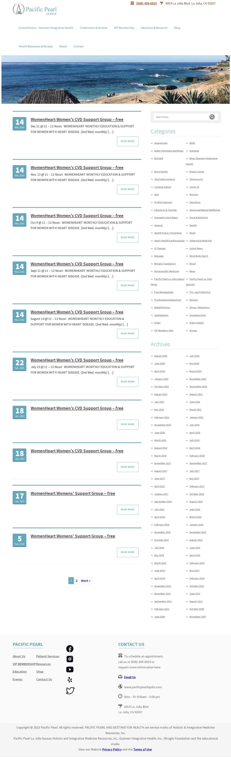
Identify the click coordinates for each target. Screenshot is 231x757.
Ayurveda (194, 150)
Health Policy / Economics (168, 233)
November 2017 (162, 463)
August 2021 (195, 394)
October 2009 (196, 609)
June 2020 (159, 432)
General (158, 225)
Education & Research (154, 28)
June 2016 (194, 509)
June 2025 (159, 363)
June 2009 (159, 616)
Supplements (161, 315)
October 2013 (196, 586)
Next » (85, 581)
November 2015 (197, 532)
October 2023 (161, 386)
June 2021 (194, 401)
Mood (192, 263)
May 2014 (194, 570)
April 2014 (159, 578)
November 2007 (197, 616)
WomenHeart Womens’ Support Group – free (73, 493)
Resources (43, 664)
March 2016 (195, 517)
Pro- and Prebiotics (199, 292)
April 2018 (194, 448)
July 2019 (194, 440)
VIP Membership (124, 28)
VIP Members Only (163, 330)
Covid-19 (194, 187)
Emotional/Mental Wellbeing (204, 210)
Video (157, 322)
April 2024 (159, 371)
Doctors (193, 194)
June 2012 (194, 593)
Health (193, 225)
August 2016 (195, 501)
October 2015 (161, 540)
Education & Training (165, 210)
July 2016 (159, 509)
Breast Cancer (196, 171)
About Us (19, 656)
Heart (192, 233)
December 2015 (162, 532)
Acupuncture (160, 143)
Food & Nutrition (198, 217)
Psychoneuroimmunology (167, 300)
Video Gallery (196, 322)
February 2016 (161, 524)
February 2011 (161, 609)
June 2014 (159, 570)
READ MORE (128, 141)
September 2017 (198, 463)
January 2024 (161, 379)
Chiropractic (196, 179)
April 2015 (194, 555)
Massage (159, 256)
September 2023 (198, 386)
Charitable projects (164, 179)
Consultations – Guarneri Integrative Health (46, 28)
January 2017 (161, 494)
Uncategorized (197, 315)
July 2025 (194, 356)
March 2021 (195, 409)
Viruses (193, 330)
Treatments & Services (94, 28)
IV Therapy (159, 248)
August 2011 (195, 601)
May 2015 (159, 555)
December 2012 (162, 593)
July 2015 (159, 547)
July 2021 (159, 401)
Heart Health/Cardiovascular (169, 240)
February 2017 (196, 486)
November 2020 (162, 424)
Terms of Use (142, 749)
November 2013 (162, 586)
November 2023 (197, 379)
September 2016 (163, 501)
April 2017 (159, 486)
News (192, 271)
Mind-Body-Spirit (198, 256)
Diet (156, 194)
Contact (78, 46)
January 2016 (196, 524)
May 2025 (194, 363)
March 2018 (160, 455)
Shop (177, 28)
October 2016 (196, 494)
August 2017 (160, 471)
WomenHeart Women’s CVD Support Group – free (77, 119)
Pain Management (163, 292)
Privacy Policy (112, 749)
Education (194, 202)
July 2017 (194, 471)
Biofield (158, 158)
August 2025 (160, 356)
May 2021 (159, 409)
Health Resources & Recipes (36, 46)
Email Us (130, 677)
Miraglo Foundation (165, 263)
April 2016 (159, 517)
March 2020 (160, 440)
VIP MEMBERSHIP (24, 664)
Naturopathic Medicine (166, 271)
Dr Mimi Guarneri (163, 202)
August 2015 (195, 540)
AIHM (192, 143)
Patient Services (47, 656)
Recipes (193, 300)
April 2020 (194, 432)
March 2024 (195, 371)
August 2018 (160, 448)
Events (17, 679)
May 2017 (194, 478)
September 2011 (163, 601)
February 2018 (196, 455)
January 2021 (196, 417)
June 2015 (194, 547)
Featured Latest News (166, 217)
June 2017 (159, 478)
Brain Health (161, 171)
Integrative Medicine (200, 240)
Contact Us (44, 679)
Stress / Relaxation (199, 307)
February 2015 (196, 563)
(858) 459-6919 (146, 3)
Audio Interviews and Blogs (168, 150)
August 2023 (160, 394)
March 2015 (160, 563)
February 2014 (196, 578)
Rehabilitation (162, 307)
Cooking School (162, 187)
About (63, 46)
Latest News (196, 248)
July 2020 (194, 424)
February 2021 (161, 417)
